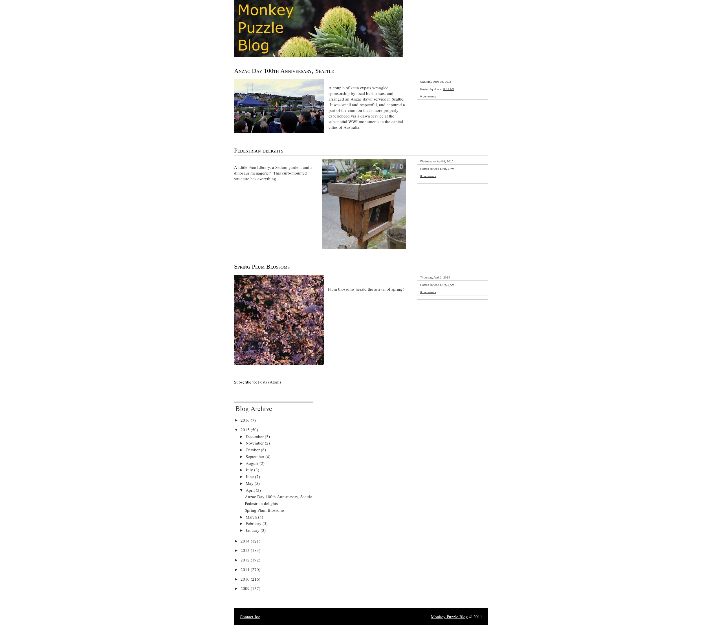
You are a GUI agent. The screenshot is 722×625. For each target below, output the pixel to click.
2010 (246, 579)
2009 (246, 588)
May (250, 483)
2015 (246, 429)
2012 (246, 560)
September (255, 456)
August (252, 463)
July (250, 469)
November (255, 443)
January (253, 530)
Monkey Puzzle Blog (449, 616)
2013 (246, 550)
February (254, 523)
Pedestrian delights (258, 150)
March (252, 517)
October (253, 449)
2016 (246, 420)
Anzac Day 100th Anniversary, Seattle (284, 70)
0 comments (428, 96)
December (255, 436)
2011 (246, 569)
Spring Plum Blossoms (262, 266)
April (251, 490)
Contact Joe (250, 616)
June (250, 476)
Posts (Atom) (269, 382)
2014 (246, 541)
